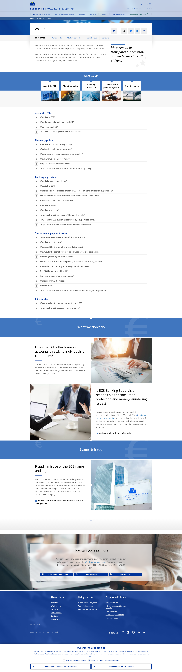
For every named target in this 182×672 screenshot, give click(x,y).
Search (141, 4)
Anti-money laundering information (115, 433)
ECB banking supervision (138, 14)
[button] (145, 4)
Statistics (82, 14)
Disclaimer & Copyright (87, 603)
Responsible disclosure (87, 609)
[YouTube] (138, 632)
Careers (147, 9)
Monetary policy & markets (41, 14)
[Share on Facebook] (131, 31)
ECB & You (137, 9)
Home (32, 18)
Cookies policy (111, 611)
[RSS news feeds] (149, 632)
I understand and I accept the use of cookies (60, 666)
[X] (123, 632)
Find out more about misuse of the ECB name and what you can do (59, 502)
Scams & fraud (91, 38)
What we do (57, 38)
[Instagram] (133, 632)
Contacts (105, 38)
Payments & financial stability (64, 14)
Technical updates (85, 606)
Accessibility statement (115, 615)
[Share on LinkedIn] (137, 31)
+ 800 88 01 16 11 (126, 574)
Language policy (112, 618)
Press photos (56, 613)
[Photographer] (58, 99)
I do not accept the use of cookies (121, 666)
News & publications (118, 14)
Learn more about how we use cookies (105, 660)
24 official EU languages (95, 562)
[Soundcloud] (144, 632)
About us (128, 9)
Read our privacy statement (76, 660)
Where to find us (57, 619)
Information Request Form (58, 574)
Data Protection (112, 603)
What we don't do (74, 38)
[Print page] (114, 31)
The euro (93, 14)
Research (104, 14)
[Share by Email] (144, 31)
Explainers (55, 609)
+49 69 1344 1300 (92, 574)
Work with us (56, 606)
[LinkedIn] (128, 632)
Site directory (36, 624)
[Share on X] (124, 31)
